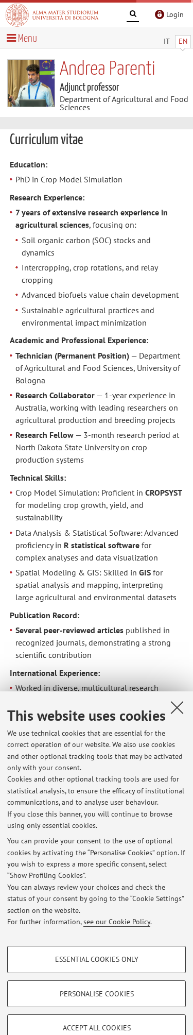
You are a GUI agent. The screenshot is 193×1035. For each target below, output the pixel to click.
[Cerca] (133, 15)
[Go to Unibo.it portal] (52, 15)
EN (183, 41)
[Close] (177, 707)
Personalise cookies (97, 993)
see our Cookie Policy (116, 921)
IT (167, 41)
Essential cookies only (96, 959)
